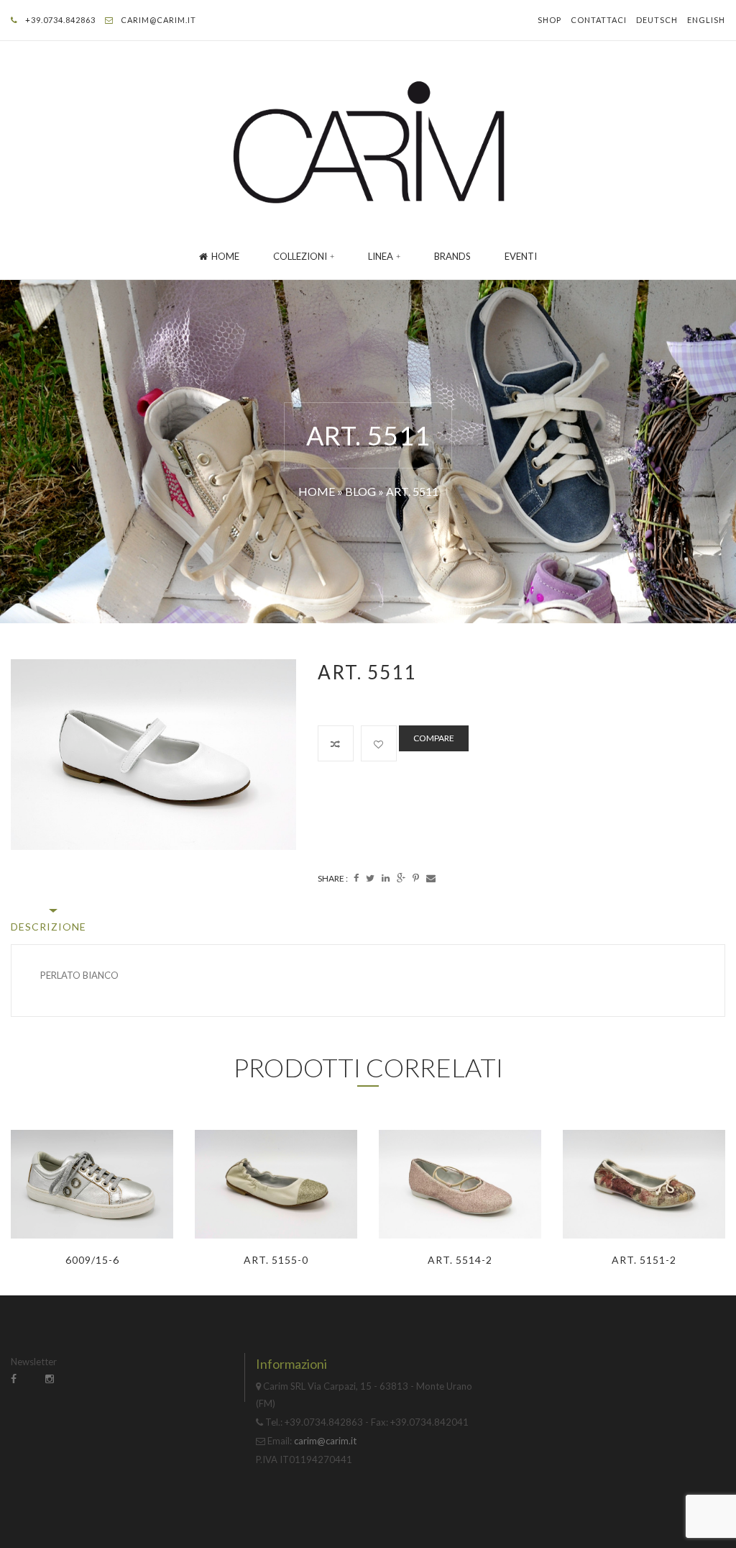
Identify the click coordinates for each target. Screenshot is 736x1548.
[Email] (431, 878)
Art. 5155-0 (276, 1260)
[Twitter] (370, 878)
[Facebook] (356, 878)
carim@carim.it (158, 19)
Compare (433, 738)
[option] (153, 754)
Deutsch (657, 19)
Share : (333, 878)
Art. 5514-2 (460, 1260)
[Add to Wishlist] (379, 743)
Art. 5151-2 (644, 1260)
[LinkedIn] (386, 878)
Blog (360, 491)
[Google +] (401, 878)
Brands (452, 256)
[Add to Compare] (336, 743)
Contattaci (599, 19)
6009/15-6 (92, 1260)
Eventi (521, 256)
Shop (549, 19)
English (706, 19)
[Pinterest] (416, 878)
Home (225, 256)
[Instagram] (49, 1378)
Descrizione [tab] (48, 926)
